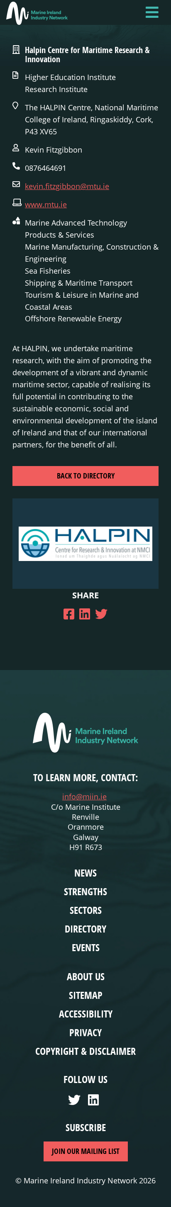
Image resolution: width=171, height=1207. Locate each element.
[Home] (37, 13)
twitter (75, 1102)
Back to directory (86, 476)
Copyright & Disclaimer (85, 1051)
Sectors (86, 910)
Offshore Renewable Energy (73, 318)
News (85, 872)
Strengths (85, 891)
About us (86, 976)
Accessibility (85, 1013)
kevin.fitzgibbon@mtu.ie (67, 186)
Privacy (85, 1032)
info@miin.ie (84, 796)
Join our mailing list (86, 1151)
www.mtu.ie (46, 204)
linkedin (95, 1102)
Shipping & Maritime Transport (78, 283)
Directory (85, 928)
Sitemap (86, 995)
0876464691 (45, 168)
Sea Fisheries (48, 271)
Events (86, 947)
